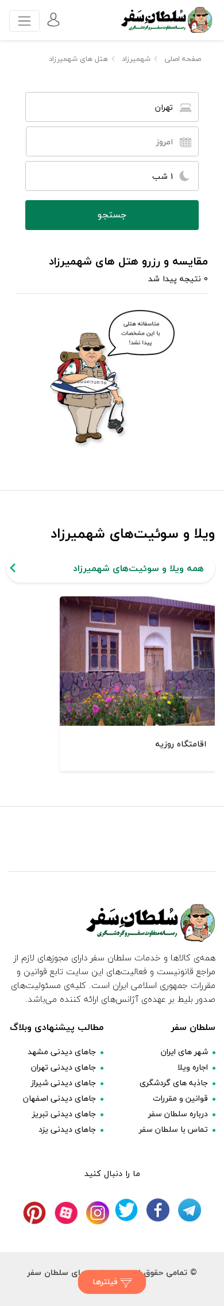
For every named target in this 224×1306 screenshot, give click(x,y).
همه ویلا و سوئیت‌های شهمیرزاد (138, 568)
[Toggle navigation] (24, 21)
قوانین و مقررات (180, 1098)
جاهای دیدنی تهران (63, 1067)
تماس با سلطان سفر (173, 1129)
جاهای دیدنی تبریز (64, 1113)
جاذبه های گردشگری (174, 1082)
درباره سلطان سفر (178, 1113)
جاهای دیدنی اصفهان (59, 1098)
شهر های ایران (184, 1051)
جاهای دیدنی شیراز (63, 1082)
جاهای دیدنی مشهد (62, 1051)
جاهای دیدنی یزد (67, 1129)
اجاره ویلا (192, 1067)
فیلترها (106, 1281)
